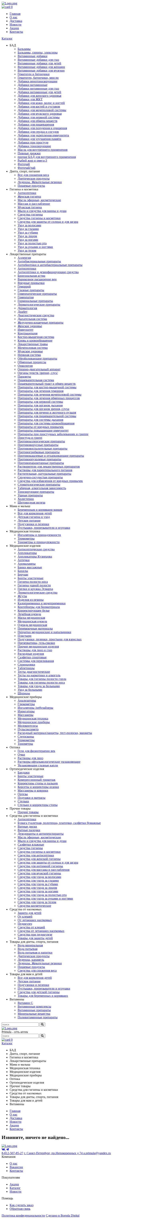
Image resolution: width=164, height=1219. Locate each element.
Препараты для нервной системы (40, 401)
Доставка (16, 21)
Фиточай (24, 164)
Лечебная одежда (29, 614)
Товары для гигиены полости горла (42, 679)
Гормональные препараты (35, 301)
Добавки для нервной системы (39, 117)
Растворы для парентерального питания (45, 470)
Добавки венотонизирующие (37, 81)
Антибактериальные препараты (39, 261)
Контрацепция (27, 333)
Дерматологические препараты (39, 304)
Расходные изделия (31, 653)
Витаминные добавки (32, 56)
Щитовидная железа (31, 502)
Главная (15, 13)
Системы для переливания (36, 661)
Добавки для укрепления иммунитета (43, 135)
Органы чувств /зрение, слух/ (38, 373)
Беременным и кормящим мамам (40, 509)
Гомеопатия (26, 297)
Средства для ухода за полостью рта (42, 895)
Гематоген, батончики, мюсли (38, 77)
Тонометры (25, 743)
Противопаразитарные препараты (41, 463)
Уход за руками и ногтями (35, 247)
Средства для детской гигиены (39, 992)
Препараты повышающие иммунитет (43, 430)
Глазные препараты (31, 290)
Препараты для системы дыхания (40, 419)
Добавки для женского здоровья (39, 95)
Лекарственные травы (33, 344)
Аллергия (24, 257)
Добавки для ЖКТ (30, 99)
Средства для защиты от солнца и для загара (48, 221)
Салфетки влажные (31, 844)
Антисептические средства (36, 549)
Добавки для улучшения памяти (39, 139)
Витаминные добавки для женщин (41, 67)
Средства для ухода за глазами (38, 880)
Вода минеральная (30, 945)
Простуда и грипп (30, 437)
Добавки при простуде (33, 142)
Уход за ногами (28, 239)
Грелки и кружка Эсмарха (35, 589)
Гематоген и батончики (34, 74)
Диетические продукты (34, 178)
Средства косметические (34, 905)
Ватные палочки (29, 830)
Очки (21, 754)
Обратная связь (20, 1208)
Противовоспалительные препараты (42, 448)
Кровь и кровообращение (35, 340)
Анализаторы (27, 700)
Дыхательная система (32, 319)
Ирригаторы (26, 711)
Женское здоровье (30, 326)
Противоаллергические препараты (41, 441)
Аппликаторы (27, 553)
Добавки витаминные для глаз (38, 88)
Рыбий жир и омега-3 (32, 160)
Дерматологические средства (37, 592)
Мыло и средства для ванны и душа (42, 211)
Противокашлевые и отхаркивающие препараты (51, 455)
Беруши (23, 574)
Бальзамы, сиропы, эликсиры (38, 52)
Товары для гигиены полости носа (41, 682)
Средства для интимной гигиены (40, 866)
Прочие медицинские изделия (38, 646)
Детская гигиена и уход (34, 517)
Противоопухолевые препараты (39, 459)
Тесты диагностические (34, 671)
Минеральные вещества (34, 1013)
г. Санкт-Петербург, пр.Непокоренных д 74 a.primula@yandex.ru (67, 1153)
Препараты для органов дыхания (40, 405)
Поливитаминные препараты (38, 1017)
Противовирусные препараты (38, 445)
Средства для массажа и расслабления (43, 869)
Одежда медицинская (32, 625)
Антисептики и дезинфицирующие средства (48, 272)
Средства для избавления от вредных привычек (50, 481)
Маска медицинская (31, 617)
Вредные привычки (31, 283)
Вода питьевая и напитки (35, 952)
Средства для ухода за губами (38, 884)
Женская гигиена (29, 196)
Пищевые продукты (31, 185)
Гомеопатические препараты (37, 293)
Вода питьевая (27, 949)
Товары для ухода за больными (39, 686)
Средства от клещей (31, 927)
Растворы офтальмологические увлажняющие (49, 761)
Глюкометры (26, 704)
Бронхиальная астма (31, 275)
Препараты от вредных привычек (41, 427)
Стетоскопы (26, 736)
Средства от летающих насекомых (41, 931)
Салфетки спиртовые (32, 657)
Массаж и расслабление (34, 203)
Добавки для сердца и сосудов (38, 131)
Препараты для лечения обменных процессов (49, 398)
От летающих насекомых (35, 920)
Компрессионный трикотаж (36, 779)
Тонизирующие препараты (36, 491)
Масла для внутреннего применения (42, 149)
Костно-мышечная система (36, 337)
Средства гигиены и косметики (39, 218)
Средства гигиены (30, 214)
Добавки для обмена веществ (37, 121)
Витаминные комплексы (34, 1006)
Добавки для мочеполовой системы (42, 110)
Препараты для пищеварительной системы (47, 416)
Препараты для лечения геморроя (40, 391)
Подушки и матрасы (31, 797)
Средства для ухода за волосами (39, 877)
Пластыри (24, 635)
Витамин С (25, 1003)
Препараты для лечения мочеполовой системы (49, 394)
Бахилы (23, 571)
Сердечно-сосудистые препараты (40, 477)
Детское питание (29, 520)
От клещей (25, 916)
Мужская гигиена (30, 207)
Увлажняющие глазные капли (38, 765)
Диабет (22, 311)
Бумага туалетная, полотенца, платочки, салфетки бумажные (59, 823)
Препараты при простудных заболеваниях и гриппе (53, 434)
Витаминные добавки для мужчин (41, 70)
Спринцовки (26, 664)
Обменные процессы (32, 362)
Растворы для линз (30, 758)
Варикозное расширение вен (37, 279)
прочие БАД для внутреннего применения (47, 157)
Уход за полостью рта (32, 243)
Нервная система (29, 355)
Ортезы (23, 794)
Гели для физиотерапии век (36, 751)
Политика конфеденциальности (23, 1215)
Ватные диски (27, 826)
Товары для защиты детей (35, 938)
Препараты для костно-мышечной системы (47, 387)
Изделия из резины (31, 599)
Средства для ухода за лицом (37, 887)
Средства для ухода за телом (37, 902)
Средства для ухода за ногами (38, 891)
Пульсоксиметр (28, 729)
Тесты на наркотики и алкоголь (39, 675)
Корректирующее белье (34, 610)
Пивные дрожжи (29, 153)
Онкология (25, 365)
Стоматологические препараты (39, 484)
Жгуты (22, 596)
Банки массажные (30, 567)
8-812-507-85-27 (12, 1153)
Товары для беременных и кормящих (43, 995)
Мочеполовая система (33, 347)
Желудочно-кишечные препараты (40, 322)
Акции (14, 28)
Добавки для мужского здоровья (40, 113)
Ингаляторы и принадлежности (39, 535)
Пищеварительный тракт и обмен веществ (47, 383)
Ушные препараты (30, 495)
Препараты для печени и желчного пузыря (47, 412)
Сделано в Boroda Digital (62, 1215)
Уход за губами (28, 232)
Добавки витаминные (32, 85)
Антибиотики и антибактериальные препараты (50, 265)
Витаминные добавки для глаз (38, 59)
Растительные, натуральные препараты (44, 473)
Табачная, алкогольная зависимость (42, 488)
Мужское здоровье (30, 351)
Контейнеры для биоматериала (39, 607)
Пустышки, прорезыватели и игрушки (44, 527)
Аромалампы (27, 563)
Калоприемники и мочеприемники (42, 603)
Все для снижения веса (33, 175)
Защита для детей (29, 913)
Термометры (26, 538)
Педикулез (25, 923)
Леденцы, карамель (31, 959)
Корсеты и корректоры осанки (38, 787)
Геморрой (24, 286)
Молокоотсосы (28, 725)
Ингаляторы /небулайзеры (35, 707)
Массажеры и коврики (33, 790)
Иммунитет (25, 329)
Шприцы (24, 693)
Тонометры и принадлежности (39, 542)
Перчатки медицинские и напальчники (44, 632)
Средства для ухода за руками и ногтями (45, 898)
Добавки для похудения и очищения (42, 128)
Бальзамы (24, 49)
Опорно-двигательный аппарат (39, 369)
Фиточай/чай (26, 167)
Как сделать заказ (21, 1205)
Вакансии (16, 1167)
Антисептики (27, 193)
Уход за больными (30, 689)
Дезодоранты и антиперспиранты (41, 833)
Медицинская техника (33, 718)
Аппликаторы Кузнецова (35, 556)
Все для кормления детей (35, 513)
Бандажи (24, 772)
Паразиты (24, 376)
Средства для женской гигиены (39, 859)
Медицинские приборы (34, 722)
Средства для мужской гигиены (39, 873)
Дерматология (27, 308)
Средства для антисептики (36, 855)
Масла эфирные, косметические (39, 200)
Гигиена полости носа (33, 581)
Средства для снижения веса (37, 970)
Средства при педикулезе (35, 934)
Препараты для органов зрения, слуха (43, 409)
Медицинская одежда (32, 621)
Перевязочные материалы (35, 628)
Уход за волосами (29, 225)
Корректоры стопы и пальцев (38, 783)
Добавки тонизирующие (34, 146)
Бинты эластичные (30, 578)
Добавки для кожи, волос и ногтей (41, 103)
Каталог (7, 38)
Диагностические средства (36, 315)
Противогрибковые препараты (39, 452)
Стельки (23, 801)
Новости (15, 24)
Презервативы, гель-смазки (36, 643)
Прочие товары (28, 812)
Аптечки (24, 560)
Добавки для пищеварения (36, 124)
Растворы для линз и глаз (35, 650)
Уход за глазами (28, 229)
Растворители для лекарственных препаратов (49, 466)
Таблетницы (26, 668)
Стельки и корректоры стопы (38, 805)
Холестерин (26, 499)
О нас (13, 17)
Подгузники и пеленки (33, 524)
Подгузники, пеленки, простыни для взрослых (50, 639)
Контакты (16, 31)
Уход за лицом (27, 236)
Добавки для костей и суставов (39, 106)
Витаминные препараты (34, 1010)
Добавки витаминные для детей (39, 92)
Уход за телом (27, 250)
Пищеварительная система (36, 380)
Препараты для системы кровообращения (46, 423)
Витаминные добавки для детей (39, 63)
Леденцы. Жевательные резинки (40, 182)
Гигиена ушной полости (34, 585)
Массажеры (25, 715)
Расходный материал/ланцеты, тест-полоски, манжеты (55, 733)
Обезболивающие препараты (37, 358)
